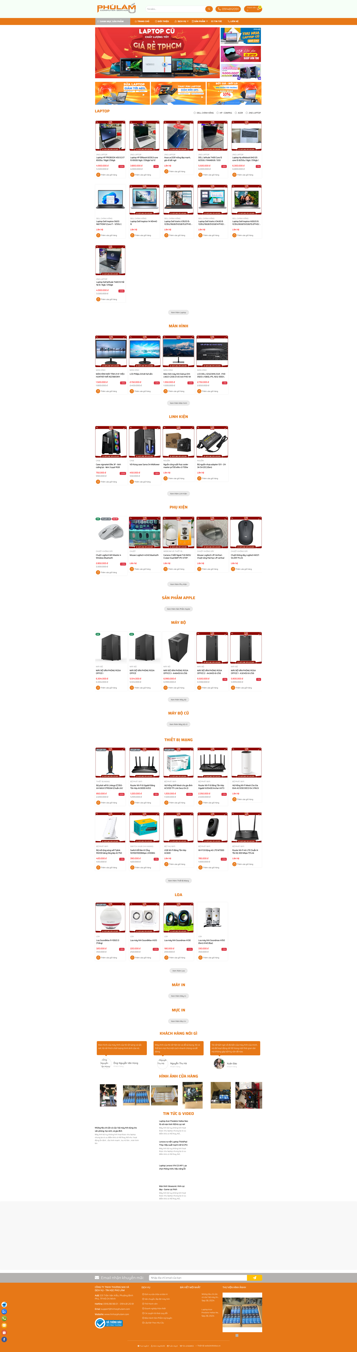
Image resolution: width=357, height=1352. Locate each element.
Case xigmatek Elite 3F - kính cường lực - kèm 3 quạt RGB (108, 466)
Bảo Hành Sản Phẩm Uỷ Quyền (158, 1318)
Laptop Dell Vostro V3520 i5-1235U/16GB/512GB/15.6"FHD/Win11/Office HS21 (183, 224)
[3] (208, 1271)
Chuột (133, 551)
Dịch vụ (182, 21)
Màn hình (178, 326)
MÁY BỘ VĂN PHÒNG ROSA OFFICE (142, 672)
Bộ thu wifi (169, 846)
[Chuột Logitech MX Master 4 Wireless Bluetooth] (111, 532)
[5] (89, 1271)
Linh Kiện (178, 417)
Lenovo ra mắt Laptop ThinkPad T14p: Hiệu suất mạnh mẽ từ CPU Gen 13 (173, 1145)
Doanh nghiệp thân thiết (155, 1308)
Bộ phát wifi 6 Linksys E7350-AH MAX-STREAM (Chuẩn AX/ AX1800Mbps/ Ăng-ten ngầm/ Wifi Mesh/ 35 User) (109, 789)
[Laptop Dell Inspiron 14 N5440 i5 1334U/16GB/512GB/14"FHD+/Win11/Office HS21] (144, 200)
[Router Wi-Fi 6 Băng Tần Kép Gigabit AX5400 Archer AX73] (212, 763)
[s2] (157, 52)
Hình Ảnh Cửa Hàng (178, 1076)
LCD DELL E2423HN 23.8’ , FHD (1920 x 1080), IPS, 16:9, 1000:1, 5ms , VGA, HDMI (211, 376)
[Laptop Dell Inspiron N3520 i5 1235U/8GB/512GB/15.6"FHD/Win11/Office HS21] (246, 200)
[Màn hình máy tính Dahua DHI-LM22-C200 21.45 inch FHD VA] (178, 351)
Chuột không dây (104, 551)
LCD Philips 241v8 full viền (141, 373)
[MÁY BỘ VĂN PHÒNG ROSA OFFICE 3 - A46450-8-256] (178, 648)
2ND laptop (255, 112)
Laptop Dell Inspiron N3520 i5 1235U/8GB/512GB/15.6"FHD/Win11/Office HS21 (251, 224)
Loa (178, 895)
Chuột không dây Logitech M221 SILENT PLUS (245, 556)
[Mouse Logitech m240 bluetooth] (145, 532)
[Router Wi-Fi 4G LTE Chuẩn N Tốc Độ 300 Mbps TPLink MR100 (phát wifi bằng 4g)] (246, 828)
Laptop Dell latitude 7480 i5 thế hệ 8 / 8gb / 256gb (110, 283)
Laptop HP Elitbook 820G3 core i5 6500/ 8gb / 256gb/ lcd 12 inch (144, 160)
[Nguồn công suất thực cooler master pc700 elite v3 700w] (178, 442)
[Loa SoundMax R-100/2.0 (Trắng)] (110, 918)
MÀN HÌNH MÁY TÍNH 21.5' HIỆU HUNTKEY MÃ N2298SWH (110, 375)
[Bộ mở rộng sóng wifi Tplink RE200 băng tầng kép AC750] (110, 828)
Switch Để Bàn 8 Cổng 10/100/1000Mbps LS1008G (142, 852)
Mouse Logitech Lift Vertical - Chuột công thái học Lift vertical (210, 556)
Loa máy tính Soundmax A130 (177, 940)
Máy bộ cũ (178, 713)
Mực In (178, 1010)
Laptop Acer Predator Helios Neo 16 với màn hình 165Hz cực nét (173, 1123)
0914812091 (230, 9)
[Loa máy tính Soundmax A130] (178, 918)
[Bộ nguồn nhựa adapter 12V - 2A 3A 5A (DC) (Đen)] (212, 442)
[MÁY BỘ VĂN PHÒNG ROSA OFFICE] (145, 648)
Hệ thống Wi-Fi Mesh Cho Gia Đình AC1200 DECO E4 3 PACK (245, 787)
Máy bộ (178, 622)
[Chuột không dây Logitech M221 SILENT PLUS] (246, 532)
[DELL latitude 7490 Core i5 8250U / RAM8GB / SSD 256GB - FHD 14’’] (212, 136)
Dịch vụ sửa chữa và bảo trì (156, 1294)
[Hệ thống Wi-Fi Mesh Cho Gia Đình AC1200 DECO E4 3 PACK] (246, 763)
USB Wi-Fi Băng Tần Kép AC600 (175, 852)
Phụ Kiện (179, 507)
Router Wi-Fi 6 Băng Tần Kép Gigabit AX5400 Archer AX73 (211, 787)
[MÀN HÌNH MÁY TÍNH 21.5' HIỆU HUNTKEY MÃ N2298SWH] (111, 351)
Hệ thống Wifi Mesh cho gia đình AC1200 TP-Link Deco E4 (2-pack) (178, 788)
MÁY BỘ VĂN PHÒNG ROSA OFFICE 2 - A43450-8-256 (209, 672)
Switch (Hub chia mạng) (141, 846)
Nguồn (166, 460)
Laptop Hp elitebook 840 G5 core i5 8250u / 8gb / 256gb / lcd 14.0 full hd (245, 160)
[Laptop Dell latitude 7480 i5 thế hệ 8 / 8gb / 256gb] (110, 260)
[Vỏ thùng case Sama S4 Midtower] (145, 442)
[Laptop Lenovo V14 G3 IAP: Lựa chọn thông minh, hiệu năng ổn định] (149, 1182)
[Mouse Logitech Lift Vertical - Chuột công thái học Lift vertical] (212, 532)
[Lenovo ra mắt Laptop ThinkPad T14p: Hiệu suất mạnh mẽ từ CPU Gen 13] (149, 1161)
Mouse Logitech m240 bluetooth (144, 555)
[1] (328, 1271)
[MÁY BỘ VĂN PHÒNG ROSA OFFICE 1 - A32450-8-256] (246, 648)
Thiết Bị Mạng (178, 740)
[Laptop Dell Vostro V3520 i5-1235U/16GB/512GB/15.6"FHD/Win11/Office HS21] (178, 200)
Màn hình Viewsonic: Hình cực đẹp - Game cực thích (172, 1188)
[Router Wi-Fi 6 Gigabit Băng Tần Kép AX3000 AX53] (144, 763)
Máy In (178, 985)
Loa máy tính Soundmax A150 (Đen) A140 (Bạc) (211, 942)
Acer (240, 112)
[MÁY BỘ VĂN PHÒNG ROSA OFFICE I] (111, 648)
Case (98, 460)
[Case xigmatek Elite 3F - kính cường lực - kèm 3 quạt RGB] (111, 442)
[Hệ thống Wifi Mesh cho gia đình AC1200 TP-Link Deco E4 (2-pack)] (178, 763)
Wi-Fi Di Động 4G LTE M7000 (211, 850)
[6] (29, 1271)
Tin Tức (218, 21)
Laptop (102, 111)
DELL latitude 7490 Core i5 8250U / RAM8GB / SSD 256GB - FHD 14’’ (210, 160)
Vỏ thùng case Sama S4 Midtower (145, 464)
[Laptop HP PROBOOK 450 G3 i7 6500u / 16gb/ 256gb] (110, 136)
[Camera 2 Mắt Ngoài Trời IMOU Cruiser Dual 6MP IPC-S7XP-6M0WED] (178, 532)
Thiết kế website (204, 1345)
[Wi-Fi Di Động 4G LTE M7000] (212, 828)
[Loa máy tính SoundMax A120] (144, 918)
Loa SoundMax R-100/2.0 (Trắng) (107, 942)
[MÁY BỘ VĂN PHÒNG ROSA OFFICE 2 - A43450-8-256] (212, 648)
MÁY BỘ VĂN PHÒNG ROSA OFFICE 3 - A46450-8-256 (175, 672)
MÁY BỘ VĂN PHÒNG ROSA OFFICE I (108, 672)
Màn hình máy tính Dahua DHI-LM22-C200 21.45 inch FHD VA (177, 375)
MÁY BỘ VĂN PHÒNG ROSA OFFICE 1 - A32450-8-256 (243, 672)
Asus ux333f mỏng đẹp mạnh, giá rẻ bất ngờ (177, 159)
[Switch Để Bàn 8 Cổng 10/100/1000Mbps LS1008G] (144, 828)
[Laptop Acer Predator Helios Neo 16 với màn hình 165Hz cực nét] (149, 1137)
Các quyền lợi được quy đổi (155, 1313)
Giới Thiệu (163, 21)
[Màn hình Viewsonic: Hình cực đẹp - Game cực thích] (149, 1199)
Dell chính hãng (205, 112)
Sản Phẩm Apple (178, 598)
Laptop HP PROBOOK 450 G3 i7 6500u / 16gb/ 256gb (110, 159)
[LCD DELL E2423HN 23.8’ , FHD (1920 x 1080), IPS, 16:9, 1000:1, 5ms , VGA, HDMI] (212, 351)
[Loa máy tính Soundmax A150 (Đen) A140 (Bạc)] (212, 918)
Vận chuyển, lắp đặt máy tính (157, 1299)
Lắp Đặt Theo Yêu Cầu (154, 1322)
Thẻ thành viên (151, 1303)
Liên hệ (234, 21)
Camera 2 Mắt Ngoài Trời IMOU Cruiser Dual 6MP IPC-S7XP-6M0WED (177, 558)
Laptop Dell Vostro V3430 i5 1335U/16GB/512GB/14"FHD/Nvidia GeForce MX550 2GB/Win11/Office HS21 (213, 225)
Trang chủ (143, 21)
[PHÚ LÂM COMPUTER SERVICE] (117, 16)
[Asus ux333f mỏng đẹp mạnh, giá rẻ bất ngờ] (178, 136)
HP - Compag (226, 112)
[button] (258, 9)
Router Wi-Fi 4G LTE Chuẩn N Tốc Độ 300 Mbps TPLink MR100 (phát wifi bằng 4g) (245, 853)
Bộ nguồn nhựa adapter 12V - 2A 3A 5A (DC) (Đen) (211, 466)
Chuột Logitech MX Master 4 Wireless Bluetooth (108, 556)
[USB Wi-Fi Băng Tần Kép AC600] (178, 828)
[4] (149, 1271)
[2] (268, 1271)
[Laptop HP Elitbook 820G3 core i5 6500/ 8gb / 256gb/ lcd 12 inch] (144, 136)
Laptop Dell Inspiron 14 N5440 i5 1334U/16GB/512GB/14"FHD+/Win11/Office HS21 (149, 225)
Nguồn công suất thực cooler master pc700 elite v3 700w (175, 466)
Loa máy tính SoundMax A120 (143, 940)
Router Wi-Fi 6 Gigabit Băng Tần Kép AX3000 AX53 (142, 787)
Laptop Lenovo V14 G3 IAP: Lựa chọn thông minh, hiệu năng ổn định (173, 1168)
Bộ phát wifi (136, 781)
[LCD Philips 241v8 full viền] (145, 351)
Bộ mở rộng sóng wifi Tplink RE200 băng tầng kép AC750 (109, 852)
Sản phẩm (199, 21)
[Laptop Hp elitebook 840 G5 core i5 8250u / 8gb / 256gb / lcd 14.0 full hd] (246, 136)
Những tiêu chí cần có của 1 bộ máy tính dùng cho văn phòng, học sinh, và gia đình (116, 1129)
